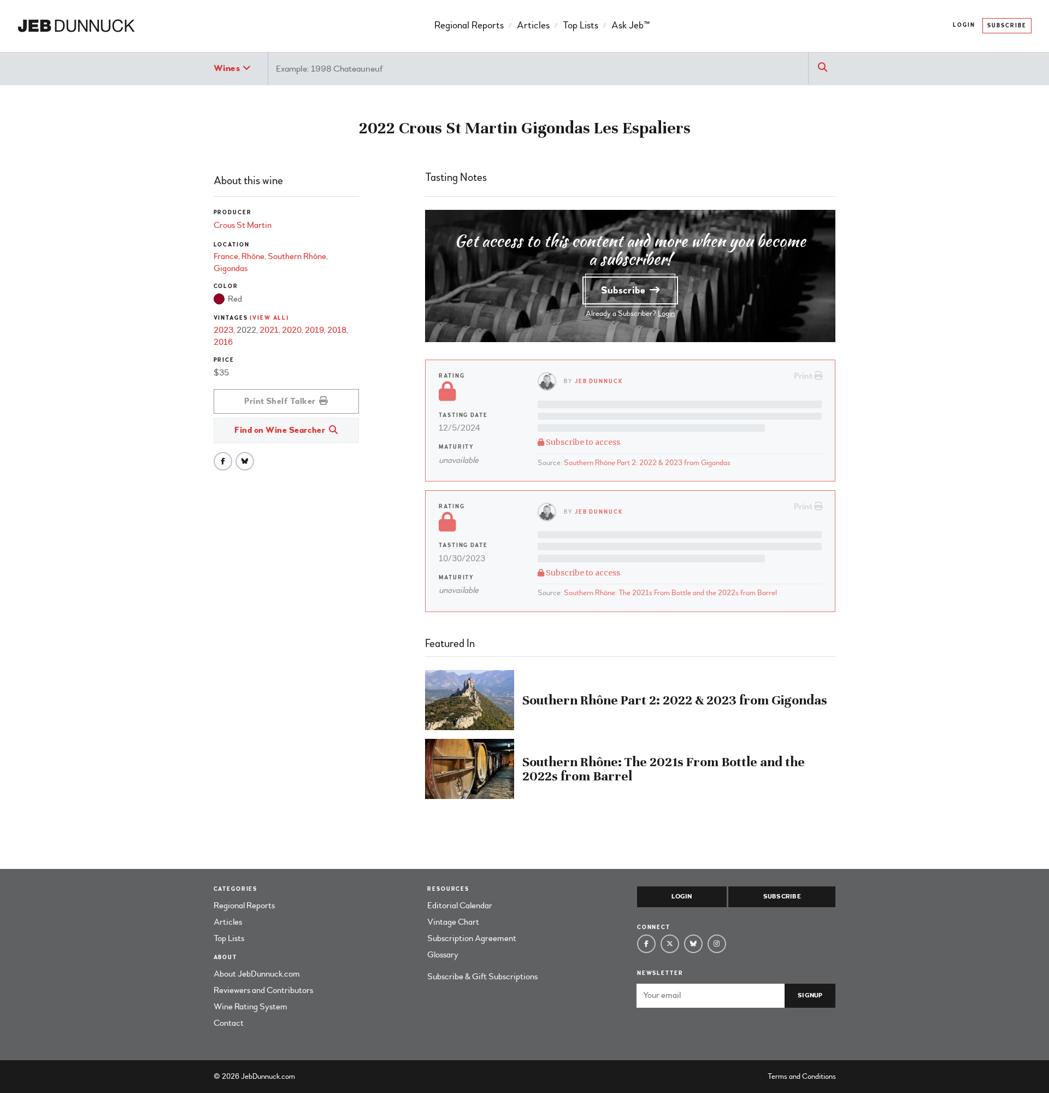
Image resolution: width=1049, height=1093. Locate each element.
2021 (269, 330)
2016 (223, 342)
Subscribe (1007, 25)
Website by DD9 (325, 1076)
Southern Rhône (297, 256)
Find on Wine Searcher (280, 430)
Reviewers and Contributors (263, 990)
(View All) (269, 317)
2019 (314, 330)
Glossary (442, 954)
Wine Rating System (250, 1006)
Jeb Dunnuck (599, 381)
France (226, 256)
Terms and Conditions (802, 1076)
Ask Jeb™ (630, 25)
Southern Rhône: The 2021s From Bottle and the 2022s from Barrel (670, 592)
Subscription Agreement (471, 938)
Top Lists (580, 25)
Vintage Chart (453, 921)
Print (804, 376)
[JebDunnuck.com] (76, 26)
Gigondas (230, 268)
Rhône (252, 256)
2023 (223, 330)
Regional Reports (469, 25)
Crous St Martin (243, 225)
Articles (533, 25)
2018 (336, 330)
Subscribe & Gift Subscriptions (482, 976)
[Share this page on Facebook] (223, 461)
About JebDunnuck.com (257, 973)
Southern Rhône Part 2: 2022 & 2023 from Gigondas (647, 462)
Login (964, 25)
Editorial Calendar (459, 905)
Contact (229, 1023)
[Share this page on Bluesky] (244, 461)
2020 (292, 330)
